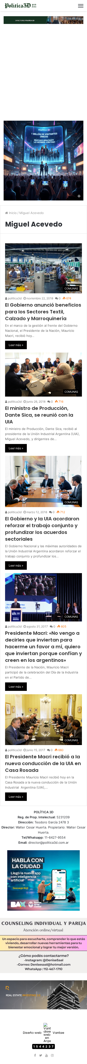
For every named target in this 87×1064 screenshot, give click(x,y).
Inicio (12, 213)
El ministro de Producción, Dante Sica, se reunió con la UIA (39, 415)
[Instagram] (52, 1055)
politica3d (14, 298)
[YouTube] (46, 1055)
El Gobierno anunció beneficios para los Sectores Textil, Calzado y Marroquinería (43, 312)
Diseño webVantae (43, 1032)
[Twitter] (41, 1055)
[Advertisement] (43, 72)
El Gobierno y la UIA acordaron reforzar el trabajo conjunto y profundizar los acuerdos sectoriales (42, 528)
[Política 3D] (20, 5)
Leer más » (16, 345)
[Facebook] (35, 1055)
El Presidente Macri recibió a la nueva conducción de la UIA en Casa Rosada (43, 763)
